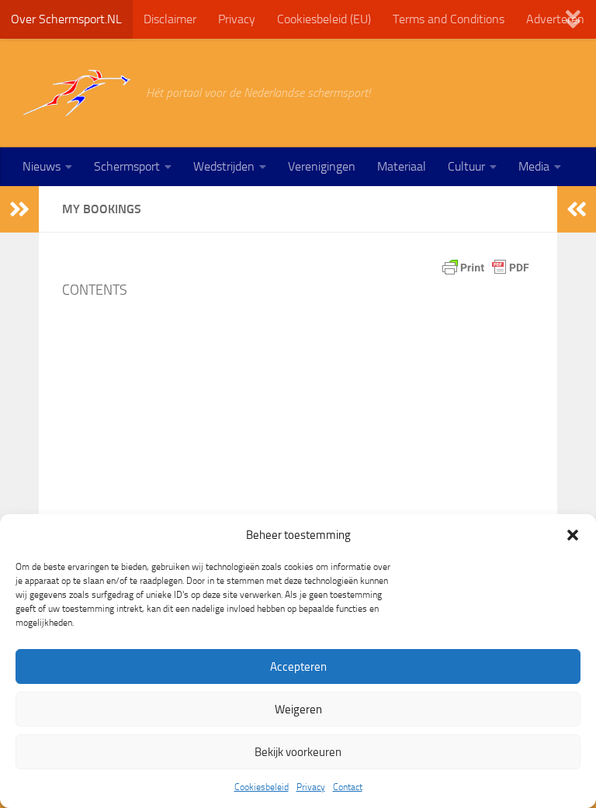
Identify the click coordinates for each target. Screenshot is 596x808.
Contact (347, 787)
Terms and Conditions (448, 19)
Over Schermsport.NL (66, 19)
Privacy (310, 787)
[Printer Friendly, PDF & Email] (486, 267)
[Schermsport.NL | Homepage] (76, 93)
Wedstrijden (224, 166)
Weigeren (298, 709)
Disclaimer (170, 19)
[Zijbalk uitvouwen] (19, 209)
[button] (572, 535)
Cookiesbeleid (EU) (324, 19)
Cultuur (466, 166)
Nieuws (42, 166)
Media (533, 166)
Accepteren (298, 667)
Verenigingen (321, 166)
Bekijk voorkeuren (298, 752)
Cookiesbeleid (261, 787)
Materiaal (401, 166)
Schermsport (127, 166)
